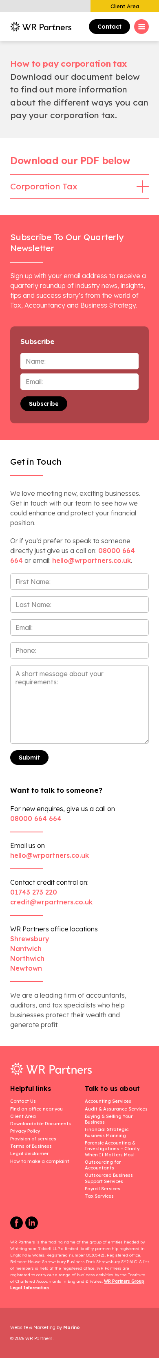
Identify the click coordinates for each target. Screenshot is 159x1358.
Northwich (27, 958)
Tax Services (99, 1196)
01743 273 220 (33, 892)
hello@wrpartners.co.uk (49, 855)
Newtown (26, 968)
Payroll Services (102, 1189)
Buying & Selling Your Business (108, 1119)
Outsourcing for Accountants (103, 1165)
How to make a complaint (39, 1161)
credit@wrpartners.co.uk (51, 902)
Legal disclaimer (29, 1153)
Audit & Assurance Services (116, 1109)
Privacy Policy (25, 1131)
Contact (109, 26)
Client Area (124, 6)
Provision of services (33, 1139)
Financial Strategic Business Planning (106, 1132)
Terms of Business (31, 1146)
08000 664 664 (36, 818)
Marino (71, 1327)
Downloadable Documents (40, 1123)
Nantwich (26, 948)
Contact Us (23, 1101)
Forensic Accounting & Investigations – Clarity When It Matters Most (112, 1149)
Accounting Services (108, 1101)
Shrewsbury (29, 939)
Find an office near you (36, 1109)
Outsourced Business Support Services (109, 1178)
